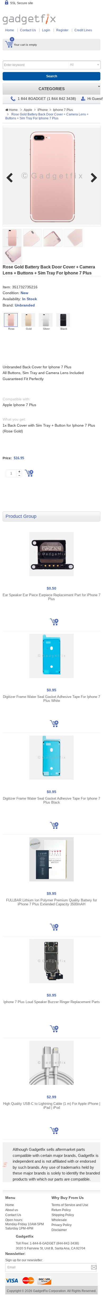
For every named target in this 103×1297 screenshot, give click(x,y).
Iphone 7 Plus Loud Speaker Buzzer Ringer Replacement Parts (51, 1002)
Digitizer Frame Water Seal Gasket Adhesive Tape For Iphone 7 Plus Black (51, 800)
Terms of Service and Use (70, 1205)
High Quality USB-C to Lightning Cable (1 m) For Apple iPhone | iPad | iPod (51, 1106)
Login (46, 30)
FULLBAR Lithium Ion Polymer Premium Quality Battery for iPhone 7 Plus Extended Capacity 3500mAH (51, 902)
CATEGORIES (52, 89)
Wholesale (59, 1220)
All (72, 65)
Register (62, 30)
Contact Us (28, 30)
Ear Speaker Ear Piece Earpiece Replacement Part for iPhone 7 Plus (51, 597)
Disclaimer (59, 1230)
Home (9, 30)
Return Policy (61, 1210)
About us (11, 1210)
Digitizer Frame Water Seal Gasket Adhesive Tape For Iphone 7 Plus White (51, 699)
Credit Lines (83, 30)
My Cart (9, 44)
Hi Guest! (95, 98)
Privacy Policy (62, 1225)
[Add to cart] (29, 473)
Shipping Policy (63, 1215)
